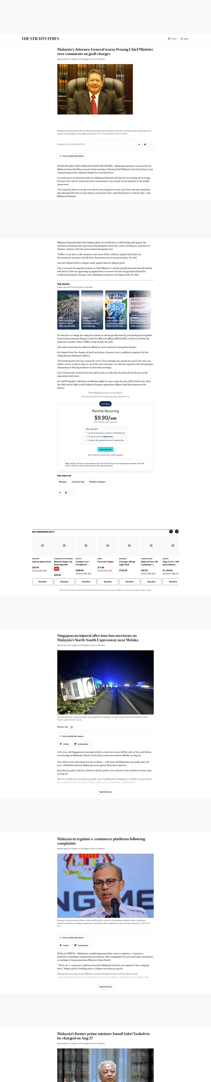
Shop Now (43, 582)
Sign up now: (62, 59)
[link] (40, 38)
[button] (172, 38)
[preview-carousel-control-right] (150, 310)
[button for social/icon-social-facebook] (145, 144)
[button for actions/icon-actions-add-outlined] (71, 727)
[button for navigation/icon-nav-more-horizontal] (151, 144)
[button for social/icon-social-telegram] (139, 144)
